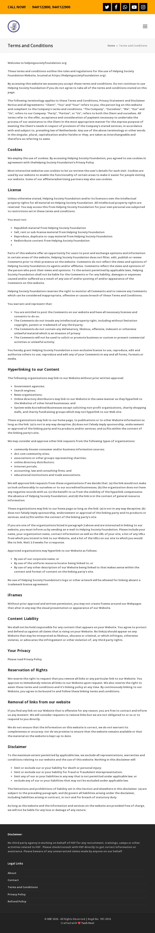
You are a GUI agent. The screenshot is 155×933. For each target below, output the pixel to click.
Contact (13, 880)
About (12, 873)
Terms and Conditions (23, 887)
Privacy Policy (17, 894)
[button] (145, 26)
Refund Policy (17, 901)
